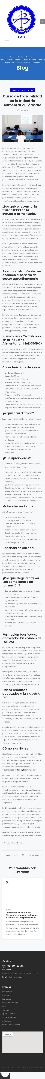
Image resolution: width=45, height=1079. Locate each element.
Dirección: (6, 970)
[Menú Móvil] (7, 41)
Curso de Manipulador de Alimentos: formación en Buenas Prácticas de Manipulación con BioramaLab (22, 916)
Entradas (20, 57)
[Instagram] (17, 843)
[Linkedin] (22, 843)
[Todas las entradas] (22, 855)
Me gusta (24, 110)
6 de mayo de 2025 (18, 90)
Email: (4, 977)
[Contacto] (4, 966)
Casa (12, 57)
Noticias (29, 57)
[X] (8, 843)
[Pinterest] (13, 843)
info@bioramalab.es (16, 977)
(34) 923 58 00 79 (15, 966)
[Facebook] (4, 843)
